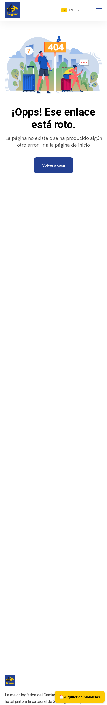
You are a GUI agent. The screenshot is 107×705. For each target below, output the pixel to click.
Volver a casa (53, 165)
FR (77, 10)
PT (84, 10)
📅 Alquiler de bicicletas (79, 697)
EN (71, 10)
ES (64, 10)
